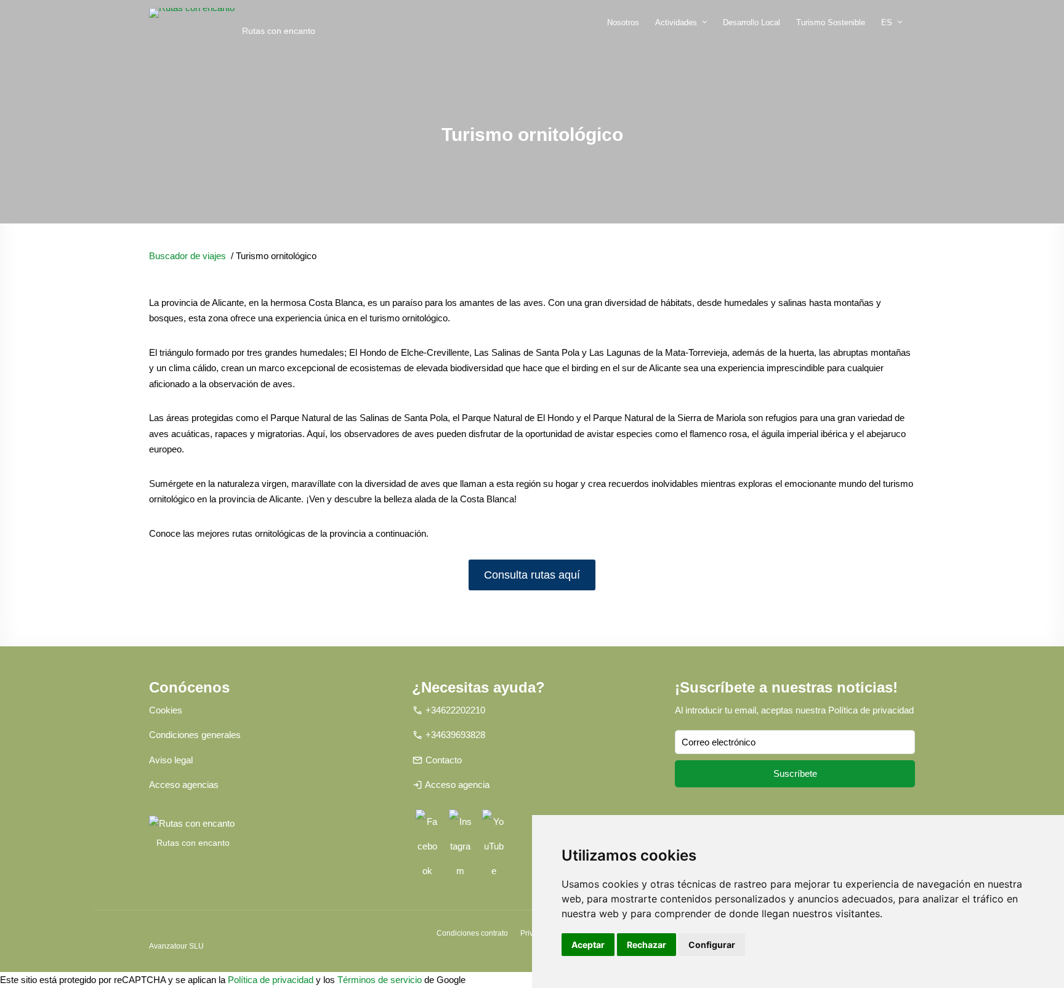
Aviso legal (171, 760)
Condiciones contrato (472, 933)
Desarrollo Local (751, 22)
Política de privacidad (871, 710)
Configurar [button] (711, 944)
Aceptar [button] (588, 944)
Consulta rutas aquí (532, 575)
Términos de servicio (379, 979)
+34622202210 (455, 710)
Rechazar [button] (646, 944)
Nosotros (623, 22)
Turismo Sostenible (830, 22)
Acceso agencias (184, 784)
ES (886, 22)
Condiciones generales (195, 734)
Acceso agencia (457, 784)
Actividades (676, 22)
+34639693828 (455, 734)
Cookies (165, 710)
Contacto (443, 760)
